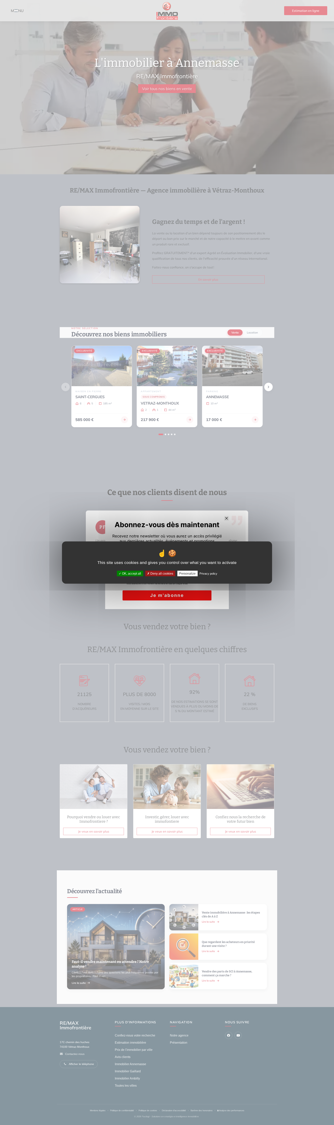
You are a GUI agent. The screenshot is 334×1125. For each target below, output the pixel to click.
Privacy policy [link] (208, 573)
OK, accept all (131, 573)
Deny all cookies (161, 573)
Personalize (187, 573)
